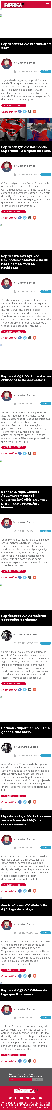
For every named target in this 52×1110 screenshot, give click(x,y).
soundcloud (34, 1098)
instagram (28, 1098)
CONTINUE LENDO (13, 105)
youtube (22, 1098)
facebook (20, 111)
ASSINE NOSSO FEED (33, 71)
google (29, 111)
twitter (25, 111)
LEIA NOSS (32, 1107)
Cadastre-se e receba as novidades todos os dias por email (26, 1075)
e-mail (34, 111)
